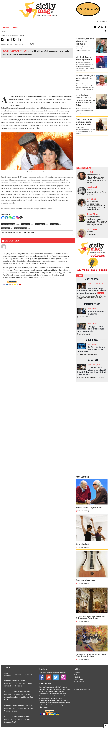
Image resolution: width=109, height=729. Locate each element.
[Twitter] (99, 27)
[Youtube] (95, 27)
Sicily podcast (91, 199)
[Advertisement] (37, 77)
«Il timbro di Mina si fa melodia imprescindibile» (84, 58)
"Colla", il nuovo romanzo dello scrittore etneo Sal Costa (85, 50)
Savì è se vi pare (92, 229)
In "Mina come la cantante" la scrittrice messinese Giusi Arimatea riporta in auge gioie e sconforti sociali (85, 67)
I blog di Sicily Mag (83, 168)
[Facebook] (105, 27)
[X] (21, 217)
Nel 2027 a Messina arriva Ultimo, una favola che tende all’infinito (91, 349)
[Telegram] (13, 217)
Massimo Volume (92, 214)
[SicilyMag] (38, 18)
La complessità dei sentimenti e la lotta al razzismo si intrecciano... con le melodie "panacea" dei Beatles (85, 100)
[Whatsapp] (10, 217)
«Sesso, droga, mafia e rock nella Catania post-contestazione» (85, 41)
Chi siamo (77, 672)
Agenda (79, 275)
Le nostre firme (79, 681)
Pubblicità (77, 677)
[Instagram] (102, 27)
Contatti (76, 675)
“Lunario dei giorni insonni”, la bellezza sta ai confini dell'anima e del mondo (85, 122)
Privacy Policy (78, 679)
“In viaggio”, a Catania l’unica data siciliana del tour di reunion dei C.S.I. (90, 328)
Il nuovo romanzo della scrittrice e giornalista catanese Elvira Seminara (85, 131)
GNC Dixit (90, 172)
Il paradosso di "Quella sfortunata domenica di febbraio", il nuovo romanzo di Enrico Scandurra (85, 87)
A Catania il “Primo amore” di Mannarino (97, 312)
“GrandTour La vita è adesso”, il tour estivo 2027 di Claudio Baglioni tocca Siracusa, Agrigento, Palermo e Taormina (92, 371)
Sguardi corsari (92, 187)
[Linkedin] (6, 217)
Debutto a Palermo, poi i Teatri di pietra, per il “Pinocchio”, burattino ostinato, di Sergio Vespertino (91, 290)
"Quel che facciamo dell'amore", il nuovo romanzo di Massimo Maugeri (85, 112)
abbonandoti (33, 275)
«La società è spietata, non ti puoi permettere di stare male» (85, 78)
